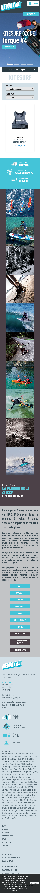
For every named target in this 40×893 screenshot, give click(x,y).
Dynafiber (5, 769)
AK (3, 754)
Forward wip (13, 774)
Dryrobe (18, 766)
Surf (20, 586)
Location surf (20, 634)
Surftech (27, 810)
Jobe (3, 782)
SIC (20, 800)
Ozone (29, 790)
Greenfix (4, 777)
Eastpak (10, 769)
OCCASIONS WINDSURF (10, 867)
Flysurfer (34, 772)
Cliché (9, 761)
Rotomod (26, 795)
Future (19, 774)
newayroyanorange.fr (13, 697)
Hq (14, 779)
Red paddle (16, 795)
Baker (19, 756)
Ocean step (15, 790)
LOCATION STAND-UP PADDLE (12, 858)
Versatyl (17, 815)
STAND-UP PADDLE (8, 836)
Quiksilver (34, 792)
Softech (15, 805)
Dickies (26, 764)
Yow (3, 818)
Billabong (30, 756)
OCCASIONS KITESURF (9, 870)
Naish (35, 784)
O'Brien (33, 787)
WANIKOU (23, 815)
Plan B (9, 792)
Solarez (21, 805)
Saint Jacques (18, 797)
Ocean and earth (7, 790)
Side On (23, 800)
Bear (23, 756)
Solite (25, 805)
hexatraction (28, 777)
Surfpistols (21, 810)
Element (25, 769)
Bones (4, 759)
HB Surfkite (14, 777)
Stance (14, 808)
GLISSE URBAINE (7, 842)
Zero (6, 818)
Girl (28, 774)
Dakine (12, 764)
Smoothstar (26, 802)
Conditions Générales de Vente (14, 702)
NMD (14, 787)
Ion (24, 779)
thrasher (4, 813)
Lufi (32, 782)
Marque (9, 86)
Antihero (4, 756)
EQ (7, 772)
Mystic (31, 784)
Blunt (35, 756)
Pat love (33, 790)
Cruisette (27, 761)
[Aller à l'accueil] (11, 10)
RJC (22, 795)
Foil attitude (5, 774)
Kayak (20, 613)
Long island (24, 782)
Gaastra (24, 774)
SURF (4, 826)
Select (4, 800)
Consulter (9, 47)
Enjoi (34, 769)
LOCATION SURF (7, 854)
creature (21, 761)
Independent (19, 779)
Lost (29, 782)
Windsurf (20, 593)
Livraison (5, 707)
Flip (30, 772)
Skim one (9, 802)
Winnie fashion (31, 815)
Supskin (8, 810)
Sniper (32, 802)
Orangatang (23, 790)
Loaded (18, 782)
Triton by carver (27, 813)
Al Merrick (21, 754)
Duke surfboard (26, 766)
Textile (20, 627)
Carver (12, 759)
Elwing (30, 769)
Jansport (28, 779)
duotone (33, 766)
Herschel (21, 777)
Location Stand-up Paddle (20, 641)
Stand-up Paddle (20, 606)
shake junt (15, 800)
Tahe (36, 810)
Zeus (9, 818)
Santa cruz (33, 797)
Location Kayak (20, 650)
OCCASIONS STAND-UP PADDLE (12, 873)
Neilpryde (9, 787)
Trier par (10, 94)
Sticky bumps (27, 808)
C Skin (8, 759)
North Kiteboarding (22, 787)
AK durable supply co (10, 754)
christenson (25, 759)
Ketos (13, 782)
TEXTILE (5, 846)
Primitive (23, 792)
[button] (10, 64)
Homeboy (9, 779)
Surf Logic (14, 810)
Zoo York (14, 818)
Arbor (9, 756)
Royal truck (32, 795)
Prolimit (28, 792)
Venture (11, 815)
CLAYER (4, 761)
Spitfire (10, 808)
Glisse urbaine (20, 620)
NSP (29, 787)
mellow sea (20, 784)
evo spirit (11, 772)
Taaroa (32, 810)
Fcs (24, 772)
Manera (14, 784)
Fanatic (20, 772)
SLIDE (14, 802)
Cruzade (32, 761)
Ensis (3, 772)
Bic (26, 756)
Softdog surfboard (7, 805)
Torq (9, 813)
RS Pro (7, 797)
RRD (3, 797)
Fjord (27, 772)
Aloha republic (28, 754)
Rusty (11, 797)
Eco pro (16, 769)
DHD (22, 764)
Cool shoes (15, 761)
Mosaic (26, 784)
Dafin (7, 764)
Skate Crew (30, 800)
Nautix (4, 787)
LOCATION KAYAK (7, 861)
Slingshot (19, 802)
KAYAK (4, 839)
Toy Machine (14, 813)
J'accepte (34, 883)
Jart (33, 779)
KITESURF (5, 833)
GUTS (9, 777)
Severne (9, 800)
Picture (4, 792)
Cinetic (31, 759)
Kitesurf (20, 599)
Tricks (20, 813)
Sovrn (29, 805)
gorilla (31, 774)
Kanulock (8, 782)
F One (16, 772)
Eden (20, 769)
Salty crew (26, 797)
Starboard (20, 808)
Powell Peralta (15, 792)
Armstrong (14, 756)
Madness (8, 784)
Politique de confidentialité (13, 705)
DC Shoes (17, 764)
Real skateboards (7, 795)
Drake (14, 766)
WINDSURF (5, 829)
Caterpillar (18, 759)
